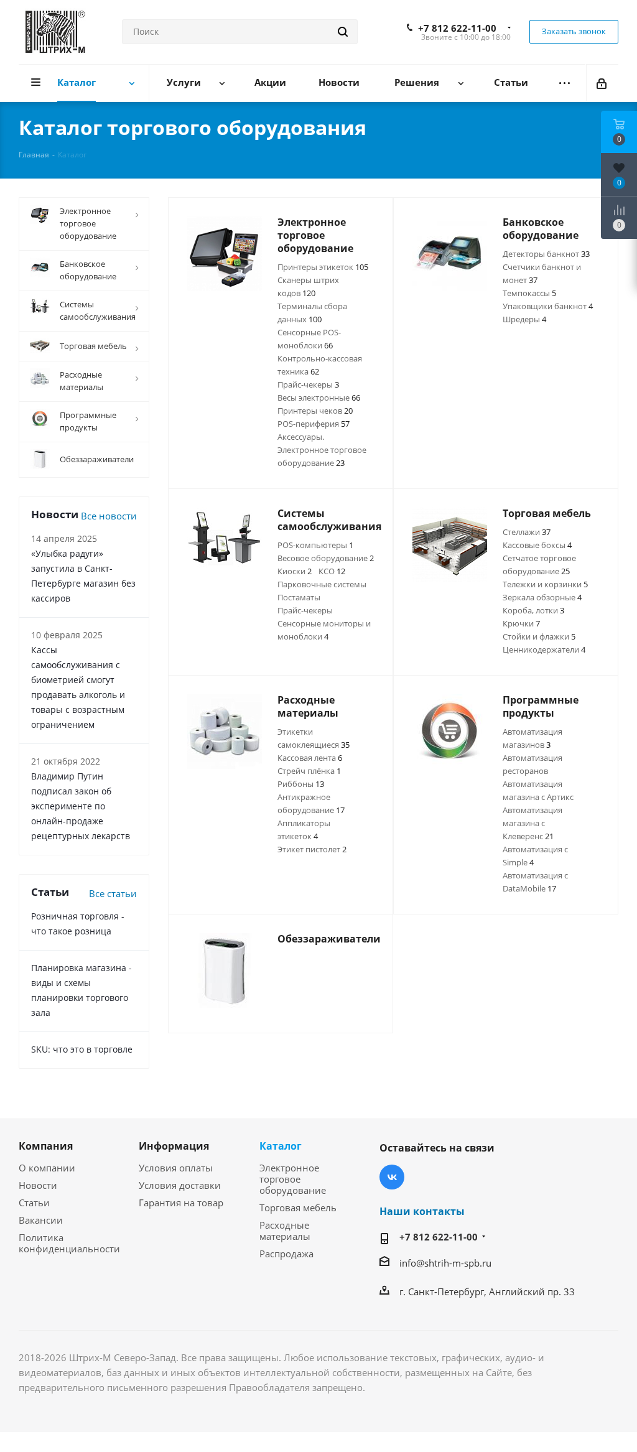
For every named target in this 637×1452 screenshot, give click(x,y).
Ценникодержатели (544, 649)
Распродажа (286, 1253)
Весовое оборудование (325, 558)
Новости (38, 1185)
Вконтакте (391, 1177)
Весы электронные (318, 397)
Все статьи (113, 893)
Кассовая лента (309, 757)
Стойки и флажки (539, 636)
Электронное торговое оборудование (292, 1178)
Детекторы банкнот (546, 253)
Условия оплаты (176, 1167)
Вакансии (41, 1220)
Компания (46, 1146)
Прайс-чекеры (308, 384)
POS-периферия (313, 423)
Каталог (280, 1146)
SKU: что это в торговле (82, 1049)
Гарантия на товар (181, 1202)
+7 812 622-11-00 (457, 28)
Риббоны (300, 783)
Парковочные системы (321, 584)
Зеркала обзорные (542, 597)
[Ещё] (564, 83)
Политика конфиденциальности (69, 1243)
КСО (331, 571)
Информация (174, 1146)
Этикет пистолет (311, 849)
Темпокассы (529, 293)
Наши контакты (422, 1211)
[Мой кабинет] (602, 83)
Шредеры (524, 319)
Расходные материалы (284, 1230)
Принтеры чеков (315, 410)
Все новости (109, 516)
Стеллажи (527, 532)
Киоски (294, 571)
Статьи (34, 1202)
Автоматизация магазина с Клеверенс (532, 823)
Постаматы (298, 597)
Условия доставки (180, 1185)
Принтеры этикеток (322, 266)
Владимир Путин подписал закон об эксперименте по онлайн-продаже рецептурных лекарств (80, 806)
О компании (47, 1167)
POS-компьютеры (315, 545)
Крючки (521, 623)
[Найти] (343, 31)
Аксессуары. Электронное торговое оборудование (321, 449)
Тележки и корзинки (545, 584)
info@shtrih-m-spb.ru (445, 1263)
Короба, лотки (533, 610)
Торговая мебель (298, 1207)
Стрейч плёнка (309, 770)
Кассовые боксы (537, 545)
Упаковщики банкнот (548, 306)
